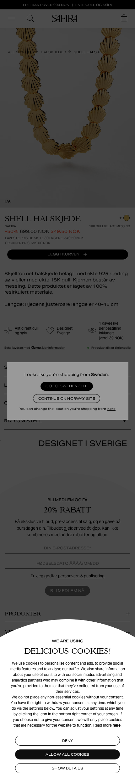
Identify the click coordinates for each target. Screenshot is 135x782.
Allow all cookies (68, 754)
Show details (67, 768)
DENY (67, 740)
